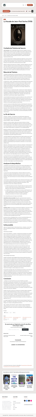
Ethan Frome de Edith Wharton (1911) (27, 11)
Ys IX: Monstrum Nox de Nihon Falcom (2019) (12, 11)
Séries (14, 409)
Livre (4, 19)
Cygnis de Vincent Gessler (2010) (22, 386)
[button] (30, 5)
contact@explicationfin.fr (28, 404)
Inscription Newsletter (16, 402)
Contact (14, 401)
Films (14, 404)
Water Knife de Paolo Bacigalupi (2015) (14, 386)
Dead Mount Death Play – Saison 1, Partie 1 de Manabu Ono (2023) (6, 387)
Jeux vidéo (15, 407)
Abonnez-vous (25, 329)
